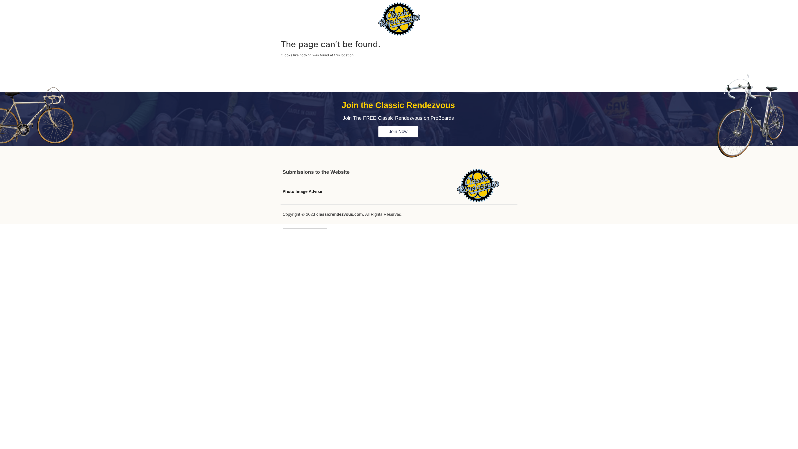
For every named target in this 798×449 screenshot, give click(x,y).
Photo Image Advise (302, 191)
